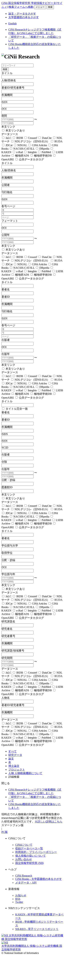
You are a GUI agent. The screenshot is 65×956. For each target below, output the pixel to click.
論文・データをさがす (22, 13)
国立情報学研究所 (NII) (29, 863)
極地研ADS (22, 155)
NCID (4, 447)
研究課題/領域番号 (12, 650)
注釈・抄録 (8, 480)
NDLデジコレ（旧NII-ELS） (32, 141)
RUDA (58, 141)
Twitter (19, 902)
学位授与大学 (9, 545)
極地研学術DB (43, 155)
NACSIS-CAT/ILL (24, 148)
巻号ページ (8, 206)
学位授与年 (8, 574)
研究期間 (6, 657)
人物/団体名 (8, 80)
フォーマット (9, 220)
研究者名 (6, 628)
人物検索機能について (28, 773)
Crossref (32, 137)
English (12, 23)
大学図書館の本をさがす (23, 17)
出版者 (5, 339)
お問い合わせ (23, 859)
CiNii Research (23, 875)
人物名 (5, 697)
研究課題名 (8, 621)
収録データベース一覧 (29, 848)
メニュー (40, 7)
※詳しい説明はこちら (48, 821)
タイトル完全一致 (16, 408)
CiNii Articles (39, 145)
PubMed (46, 152)
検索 (50, 7)
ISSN (4, 102)
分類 (4, 461)
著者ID (5, 296)
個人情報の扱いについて (30, 855)
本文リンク (8, 126)
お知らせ (20, 895)
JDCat (9, 145)
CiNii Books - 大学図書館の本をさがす (38, 878)
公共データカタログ (31, 159)
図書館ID (7, 487)
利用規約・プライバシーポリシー (36, 852)
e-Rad (20, 152)
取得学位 (6, 552)
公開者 (5, 184)
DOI (3, 108)
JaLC (8, 137)
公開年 (5, 234)
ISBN (4, 434)
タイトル (6, 73)
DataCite (46, 137)
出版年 (5, 353)
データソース (9, 134)
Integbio (32, 152)
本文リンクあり (15, 130)
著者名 (5, 289)
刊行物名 (6, 192)
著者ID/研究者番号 (12, 87)
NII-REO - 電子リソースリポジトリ (36, 929)
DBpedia (44, 148)
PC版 (4, 831)
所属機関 (6, 94)
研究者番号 (8, 636)
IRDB (20, 137)
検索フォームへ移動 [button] (20, 6)
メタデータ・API (25, 882)
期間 (4, 115)
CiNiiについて (23, 844)
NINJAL (22, 145)
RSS (17, 898)
